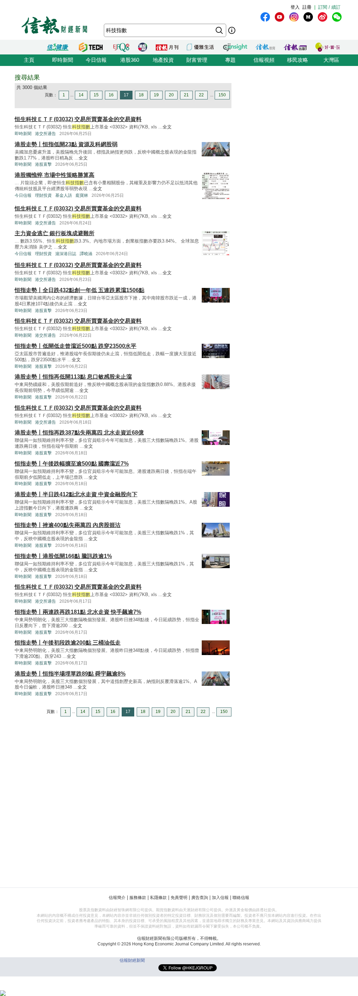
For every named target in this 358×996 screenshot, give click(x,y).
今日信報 (96, 60)
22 (201, 94)
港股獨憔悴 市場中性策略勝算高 (54, 175)
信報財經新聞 (132, 960)
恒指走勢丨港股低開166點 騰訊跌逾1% (63, 556)
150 (222, 94)
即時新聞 (62, 60)
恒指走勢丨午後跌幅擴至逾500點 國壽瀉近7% (72, 464)
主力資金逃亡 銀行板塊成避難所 (54, 233)
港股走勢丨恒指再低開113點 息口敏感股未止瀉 (73, 377)
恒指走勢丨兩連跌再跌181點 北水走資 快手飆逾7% (78, 612)
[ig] (294, 17)
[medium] (308, 17)
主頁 (29, 60)
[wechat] (337, 17)
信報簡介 (117, 897)
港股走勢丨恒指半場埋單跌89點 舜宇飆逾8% (70, 674)
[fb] (265, 17)
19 (156, 94)
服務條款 (137, 897)
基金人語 (63, 195)
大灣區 (331, 60)
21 (186, 94)
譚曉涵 (86, 253)
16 (111, 94)
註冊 (307, 7)
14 (81, 94)
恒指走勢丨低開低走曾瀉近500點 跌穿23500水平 (75, 346)
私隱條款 (158, 897)
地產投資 (163, 60)
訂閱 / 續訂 (329, 7)
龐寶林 (82, 195)
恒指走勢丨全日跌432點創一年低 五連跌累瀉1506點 (79, 290)
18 (141, 94)
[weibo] (322, 17)
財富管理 (196, 60)
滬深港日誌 (65, 253)
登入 (295, 7)
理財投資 (43, 195)
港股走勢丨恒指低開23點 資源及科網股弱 (66, 144)
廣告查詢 (199, 897)
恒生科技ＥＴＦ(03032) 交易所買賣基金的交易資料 (78, 119)
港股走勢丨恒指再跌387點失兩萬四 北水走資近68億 (79, 433)
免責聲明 (179, 897)
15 (96, 94)
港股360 (129, 60)
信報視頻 (263, 60)
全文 (167, 126)
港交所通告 (45, 133)
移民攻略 (297, 60)
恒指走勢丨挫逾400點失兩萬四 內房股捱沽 (68, 525)
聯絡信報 (240, 897)
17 (126, 94)
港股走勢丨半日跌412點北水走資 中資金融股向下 (76, 494)
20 (171, 94)
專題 (230, 60)
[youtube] (279, 17)
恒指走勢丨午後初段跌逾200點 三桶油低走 (68, 643)
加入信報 (220, 897)
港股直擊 (43, 164)
